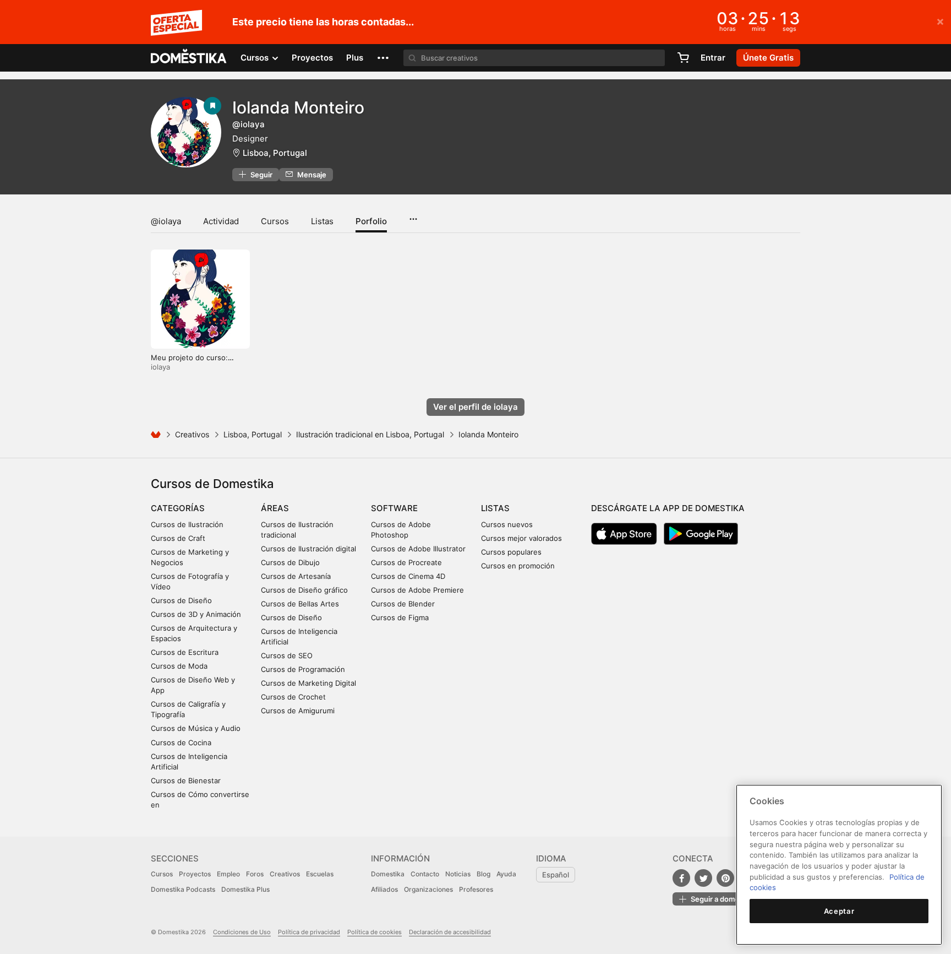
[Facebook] (681, 878)
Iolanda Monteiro (298, 107)
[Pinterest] (725, 878)
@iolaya (166, 221)
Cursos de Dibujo (290, 562)
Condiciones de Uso (242, 932)
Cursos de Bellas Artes (300, 603)
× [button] (940, 21)
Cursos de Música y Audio (196, 728)
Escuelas (320, 874)
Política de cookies (374, 932)
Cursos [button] (256, 57)
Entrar (713, 57)
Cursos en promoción (518, 565)
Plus (354, 57)
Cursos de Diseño (181, 600)
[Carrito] (683, 58)
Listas (322, 221)
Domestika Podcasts (183, 889)
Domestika (388, 874)
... (413, 215)
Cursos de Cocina (181, 742)
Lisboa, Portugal (275, 153)
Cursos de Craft (178, 538)
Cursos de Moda (179, 666)
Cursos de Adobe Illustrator (418, 548)
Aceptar (839, 911)
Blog (483, 874)
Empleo (228, 874)
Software (394, 508)
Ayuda (506, 874)
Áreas (275, 508)
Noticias (458, 874)
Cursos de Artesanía (296, 576)
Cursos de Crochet (293, 696)
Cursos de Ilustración (187, 524)
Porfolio (371, 221)
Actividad (221, 221)
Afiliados (384, 889)
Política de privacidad (309, 932)
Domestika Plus (245, 889)
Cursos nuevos (507, 524)
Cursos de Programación (303, 669)
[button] (383, 58)
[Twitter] (703, 878)
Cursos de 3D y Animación (196, 614)
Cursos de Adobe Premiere (417, 590)
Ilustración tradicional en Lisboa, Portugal (370, 434)
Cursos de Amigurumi (298, 710)
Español (555, 874)
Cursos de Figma (400, 617)
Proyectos (312, 57)
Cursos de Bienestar (186, 780)
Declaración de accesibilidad (450, 932)
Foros (255, 874)
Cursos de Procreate (406, 562)
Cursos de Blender (403, 603)
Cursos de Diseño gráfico (304, 590)
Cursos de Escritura (184, 652)
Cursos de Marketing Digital (308, 683)
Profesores (476, 889)
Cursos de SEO (287, 655)
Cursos (275, 221)
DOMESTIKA (189, 58)
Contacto (425, 874)
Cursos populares (511, 552)
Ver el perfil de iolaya (475, 407)
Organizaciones (428, 889)
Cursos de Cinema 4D (408, 576)
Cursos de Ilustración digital (308, 548)
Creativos (192, 434)
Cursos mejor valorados (521, 538)
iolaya (160, 366)
